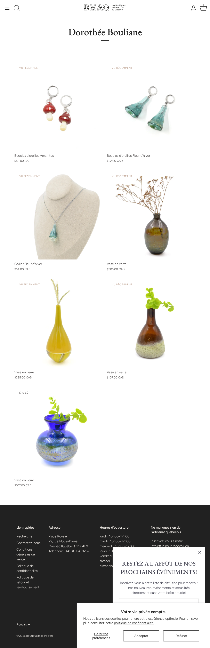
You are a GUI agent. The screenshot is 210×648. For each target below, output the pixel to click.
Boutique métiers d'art (39, 635)
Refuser (181, 636)
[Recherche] (16, 8)
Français (21, 624)
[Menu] (7, 7)
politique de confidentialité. (134, 623)
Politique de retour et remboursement (27, 582)
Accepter (141, 636)
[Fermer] (199, 552)
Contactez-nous (28, 543)
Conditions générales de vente (25, 554)
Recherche (24, 536)
